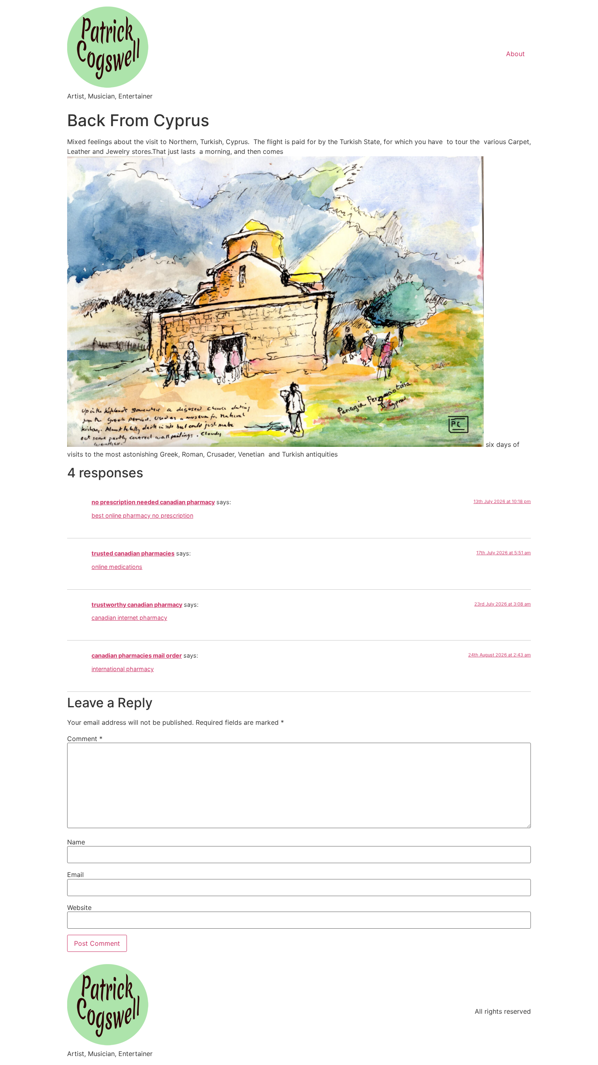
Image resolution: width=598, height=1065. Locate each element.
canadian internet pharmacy (129, 617)
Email (75, 874)
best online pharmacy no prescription (142, 515)
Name (76, 842)
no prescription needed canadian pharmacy (153, 502)
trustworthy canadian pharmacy (137, 604)
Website (79, 907)
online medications (117, 566)
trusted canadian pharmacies (133, 553)
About (515, 54)
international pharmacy (123, 668)
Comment (85, 738)
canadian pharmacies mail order (137, 655)
